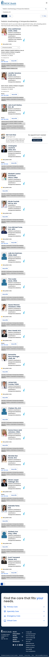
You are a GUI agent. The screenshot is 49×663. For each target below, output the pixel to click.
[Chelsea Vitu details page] (4, 412)
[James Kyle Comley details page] (4, 387)
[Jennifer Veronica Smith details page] (4, 78)
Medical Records (30, 643)
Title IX (32, 655)
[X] (15, 645)
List (4, 16)
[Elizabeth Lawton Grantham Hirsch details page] (4, 179)
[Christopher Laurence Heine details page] (4, 151)
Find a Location (29, 637)
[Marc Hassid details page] (4, 334)
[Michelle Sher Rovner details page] (4, 461)
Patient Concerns (30, 647)
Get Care (28, 641)
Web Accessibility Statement (41, 655)
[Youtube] (22, 645)
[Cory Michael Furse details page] (4, 232)
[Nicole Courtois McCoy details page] (4, 206)
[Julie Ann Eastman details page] (4, 258)
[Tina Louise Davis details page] (4, 283)
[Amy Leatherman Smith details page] (4, 35)
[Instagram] (17, 645)
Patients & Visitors (30, 645)
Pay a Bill (28, 649)
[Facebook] (13, 645)
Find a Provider (29, 635)
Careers (28, 632)
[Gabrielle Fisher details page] (4, 510)
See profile (13, 61)
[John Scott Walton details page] (4, 110)
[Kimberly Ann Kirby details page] (4, 536)
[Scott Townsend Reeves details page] (4, 562)
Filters (44, 16)
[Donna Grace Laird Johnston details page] (4, 434)
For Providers (29, 639)
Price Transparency (30, 651)
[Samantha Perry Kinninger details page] (4, 360)
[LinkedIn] (20, 645)
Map (10, 16)
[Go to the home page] (8, 3)
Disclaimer (21, 655)
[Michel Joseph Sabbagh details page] (4, 484)
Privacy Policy (27, 655)
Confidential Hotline (31, 634)
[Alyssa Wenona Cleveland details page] (4, 309)
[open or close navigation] (47, 3)
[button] (10, 47)
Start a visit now (37, 140)
